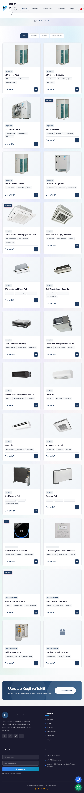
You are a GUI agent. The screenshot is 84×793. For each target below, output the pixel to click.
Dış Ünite (34, 36)
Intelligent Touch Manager (57, 652)
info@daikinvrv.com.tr (54, 760)
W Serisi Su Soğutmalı (55, 184)
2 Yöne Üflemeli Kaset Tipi (16, 289)
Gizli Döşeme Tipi (12, 496)
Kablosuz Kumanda (13, 652)
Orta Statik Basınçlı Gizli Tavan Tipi (60, 343)
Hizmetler (35, 9)
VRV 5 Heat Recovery (55, 75)
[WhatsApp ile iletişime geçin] (78, 787)
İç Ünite (44, 36)
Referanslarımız (48, 9)
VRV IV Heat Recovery (14, 184)
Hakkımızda (61, 9)
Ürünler (24, 9)
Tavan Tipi (9, 445)
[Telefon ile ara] (78, 779)
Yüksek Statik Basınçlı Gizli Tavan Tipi (20, 394)
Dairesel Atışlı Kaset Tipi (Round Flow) (20, 234)
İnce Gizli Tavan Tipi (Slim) (15, 343)
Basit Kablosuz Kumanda (56, 601)
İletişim (72, 9)
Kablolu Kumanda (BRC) (15, 601)
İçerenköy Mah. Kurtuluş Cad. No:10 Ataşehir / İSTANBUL (61, 765)
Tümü (24, 36)
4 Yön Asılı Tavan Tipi (54, 445)
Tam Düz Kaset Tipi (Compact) (59, 234)
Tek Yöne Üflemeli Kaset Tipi (58, 289)
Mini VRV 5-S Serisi (12, 129)
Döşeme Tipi (51, 496)
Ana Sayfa (15, 8)
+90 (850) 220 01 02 (53, 756)
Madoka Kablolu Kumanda (16, 550)
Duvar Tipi (50, 394)
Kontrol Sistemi (57, 36)
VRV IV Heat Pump (53, 129)
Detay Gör (10, 89)
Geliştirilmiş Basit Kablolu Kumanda (60, 550)
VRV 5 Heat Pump (12, 75)
